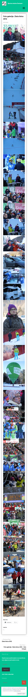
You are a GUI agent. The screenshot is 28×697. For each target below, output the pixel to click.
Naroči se (6, 669)
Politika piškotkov (17, 690)
